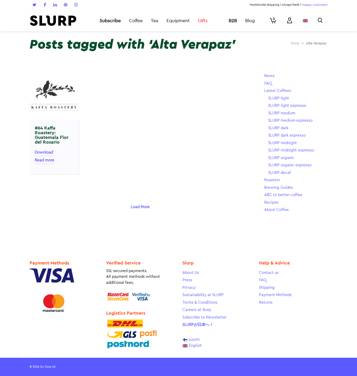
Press (187, 280)
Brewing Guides (278, 188)
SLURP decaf (279, 173)
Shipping (267, 288)
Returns (266, 302)
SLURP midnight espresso (291, 150)
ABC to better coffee (283, 195)
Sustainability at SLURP (203, 295)
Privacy (188, 288)
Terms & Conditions (199, 302)
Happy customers (314, 4)
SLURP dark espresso (287, 135)
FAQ (268, 83)
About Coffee (276, 210)
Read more (44, 160)
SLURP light (278, 98)
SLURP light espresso (287, 106)
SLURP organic (281, 158)
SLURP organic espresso (290, 165)
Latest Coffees (277, 91)
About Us (190, 273)
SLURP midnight (282, 143)
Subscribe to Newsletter (204, 317)
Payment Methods (275, 295)
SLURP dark (278, 128)
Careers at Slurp (196, 310)
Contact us (269, 273)
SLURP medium (281, 113)
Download (44, 152)
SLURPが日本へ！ (198, 325)
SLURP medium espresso (290, 120)
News (269, 76)
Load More (140, 207)
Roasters (272, 180)
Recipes (271, 202)
